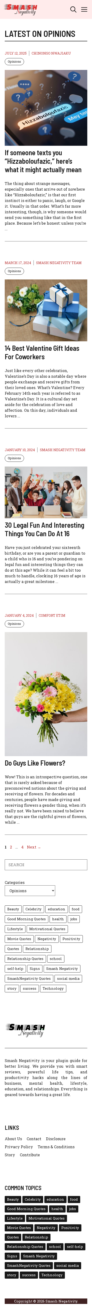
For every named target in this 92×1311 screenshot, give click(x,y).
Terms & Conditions (56, 1146)
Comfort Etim (52, 615)
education (56, 909)
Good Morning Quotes (26, 919)
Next (34, 846)
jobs (73, 919)
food (75, 909)
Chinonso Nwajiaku (51, 53)
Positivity (71, 939)
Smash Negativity (62, 968)
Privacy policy (19, 1146)
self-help (15, 968)
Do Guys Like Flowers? (36, 762)
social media (68, 978)
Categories (15, 882)
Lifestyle (15, 929)
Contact (34, 1138)
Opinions (14, 61)
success (29, 988)
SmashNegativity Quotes (29, 978)
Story (10, 1154)
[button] (73, 9)
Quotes (13, 949)
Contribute (30, 1154)
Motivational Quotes (47, 929)
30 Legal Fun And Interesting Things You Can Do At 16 (44, 529)
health (58, 919)
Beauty (13, 909)
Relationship (37, 949)
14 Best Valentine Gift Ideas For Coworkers (42, 352)
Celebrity (33, 909)
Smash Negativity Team (59, 263)
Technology (53, 988)
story (12, 988)
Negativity (47, 939)
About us (13, 1138)
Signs (35, 968)
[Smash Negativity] (20, 9)
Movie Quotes (19, 939)
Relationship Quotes (25, 958)
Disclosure (56, 1138)
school (56, 958)
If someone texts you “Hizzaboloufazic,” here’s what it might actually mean (43, 161)
